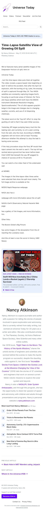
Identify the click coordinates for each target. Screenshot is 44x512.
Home (5, 16)
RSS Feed (22, 21)
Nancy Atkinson (9, 53)
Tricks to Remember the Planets (20, 417)
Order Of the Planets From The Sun (21, 410)
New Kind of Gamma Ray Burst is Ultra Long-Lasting (22, 442)
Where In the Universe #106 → (15, 474)
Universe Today (23, 7)
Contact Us (16, 501)
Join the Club (36, 16)
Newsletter (26, 16)
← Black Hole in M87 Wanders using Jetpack (21, 464)
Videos (11, 16)
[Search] (40, 27)
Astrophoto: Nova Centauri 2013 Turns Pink (24, 434)
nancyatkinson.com (26, 401)
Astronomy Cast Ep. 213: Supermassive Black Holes (23, 426)
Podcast (18, 16)
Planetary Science (8, 56)
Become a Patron (9, 496)
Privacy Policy (27, 501)
